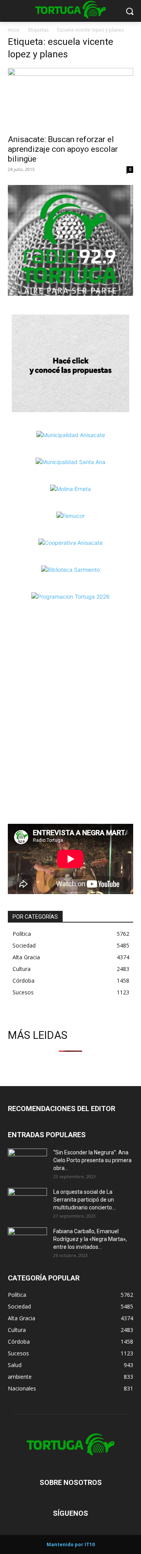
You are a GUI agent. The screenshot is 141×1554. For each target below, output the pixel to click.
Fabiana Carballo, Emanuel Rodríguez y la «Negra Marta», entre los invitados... (90, 1239)
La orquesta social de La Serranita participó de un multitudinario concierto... (84, 1200)
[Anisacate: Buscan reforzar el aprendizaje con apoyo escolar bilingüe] (70, 99)
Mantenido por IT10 (71, 1544)
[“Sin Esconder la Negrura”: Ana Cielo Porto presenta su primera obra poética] (27, 1162)
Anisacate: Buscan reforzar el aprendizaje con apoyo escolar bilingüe (63, 149)
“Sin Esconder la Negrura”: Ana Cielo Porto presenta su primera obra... (92, 1160)
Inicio (14, 30)
